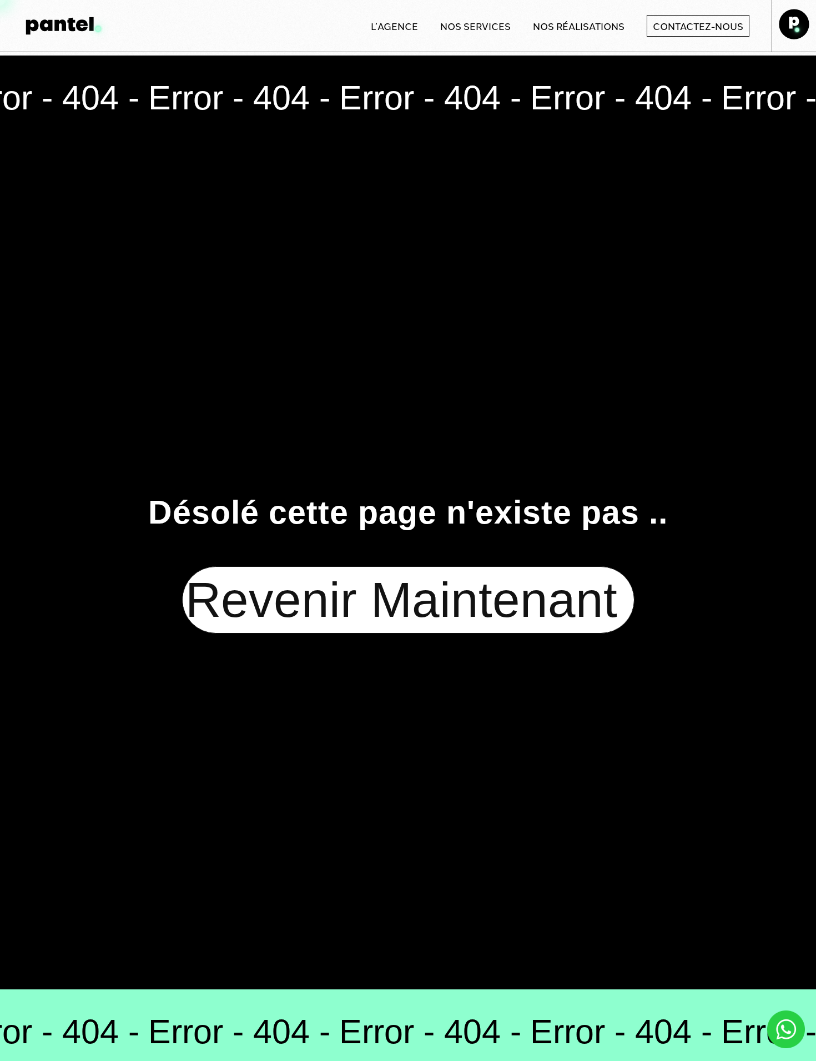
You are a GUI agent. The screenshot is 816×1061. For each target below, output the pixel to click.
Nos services (475, 25)
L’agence (394, 25)
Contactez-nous (698, 25)
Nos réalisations (578, 25)
